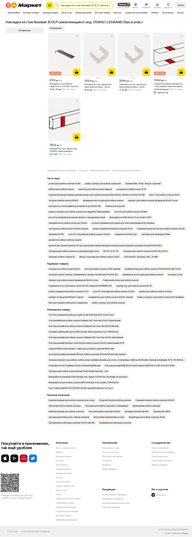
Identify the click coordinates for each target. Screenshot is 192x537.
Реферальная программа (163, 452)
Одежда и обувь (63, 469)
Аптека (59, 477)
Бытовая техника (63, 456)
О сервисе (107, 461)
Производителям (159, 456)
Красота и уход (63, 482)
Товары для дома (63, 473)
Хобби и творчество (65, 486)
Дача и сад (60, 490)
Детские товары (63, 515)
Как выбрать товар (110, 448)
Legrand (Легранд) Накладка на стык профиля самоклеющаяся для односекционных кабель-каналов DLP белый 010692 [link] (168, 85)
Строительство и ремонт (67, 511)
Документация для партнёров (116, 503)
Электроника (62, 465)
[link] (64, 183)
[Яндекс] (185, 533)
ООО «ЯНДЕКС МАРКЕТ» (177, 529)
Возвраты (106, 465)
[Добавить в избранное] (77, 36)
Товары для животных (66, 507)
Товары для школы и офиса (68, 499)
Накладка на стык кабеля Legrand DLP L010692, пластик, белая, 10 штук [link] (63, 85)
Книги (58, 494)
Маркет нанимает (160, 465)
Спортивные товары (65, 503)
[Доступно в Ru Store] (33, 462)
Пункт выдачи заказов (162, 461)
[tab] (14, 13)
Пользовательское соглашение (36, 531)
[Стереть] (109, 5)
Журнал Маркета (110, 469)
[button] (56, 28)
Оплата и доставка (110, 452)
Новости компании (160, 448)
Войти (181, 5)
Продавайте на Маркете (113, 499)
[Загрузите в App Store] (5, 462)
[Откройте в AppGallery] (24, 462)
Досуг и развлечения (65, 448)
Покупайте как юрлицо (112, 456)
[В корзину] (76, 72)
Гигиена (59, 461)
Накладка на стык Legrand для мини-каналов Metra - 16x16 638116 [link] (97, 85)
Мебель (59, 452)
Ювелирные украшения (67, 520)
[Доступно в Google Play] (14, 462)
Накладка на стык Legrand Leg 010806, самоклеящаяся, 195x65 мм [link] (63, 149)
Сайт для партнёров (111, 507)
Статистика (12, 531)
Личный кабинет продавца (114, 494)
